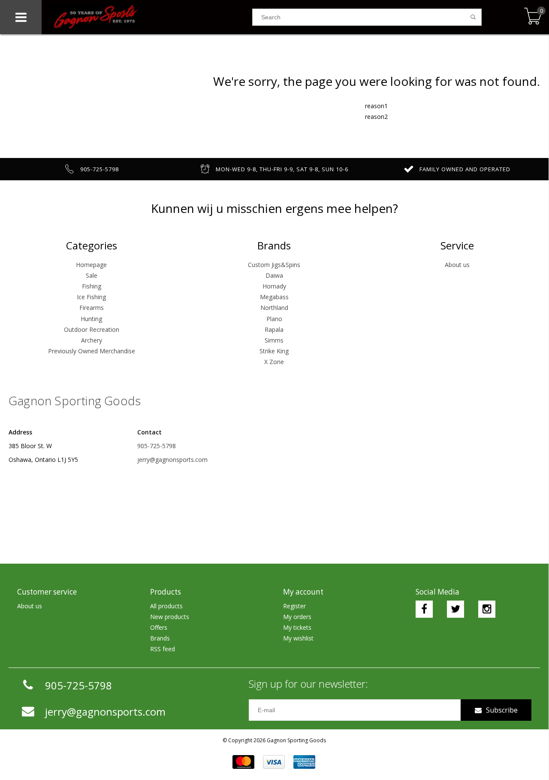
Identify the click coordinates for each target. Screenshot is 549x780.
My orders (297, 617)
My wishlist (298, 638)
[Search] (473, 17)
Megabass (274, 297)
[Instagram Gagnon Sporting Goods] (486, 609)
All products (166, 606)
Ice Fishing (91, 297)
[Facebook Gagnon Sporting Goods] (424, 609)
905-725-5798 (156, 446)
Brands (160, 638)
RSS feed (162, 649)
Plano (274, 319)
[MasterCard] (243, 762)
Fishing (91, 286)
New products (169, 617)
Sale (91, 275)
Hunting (91, 319)
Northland (274, 308)
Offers (158, 627)
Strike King (274, 351)
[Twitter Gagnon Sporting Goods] (455, 609)
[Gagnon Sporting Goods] (147, 17)
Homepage (91, 265)
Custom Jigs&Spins (274, 265)
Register (294, 606)
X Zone (274, 362)
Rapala (274, 329)
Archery (91, 340)
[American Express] (304, 762)
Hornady (274, 286)
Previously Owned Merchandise (91, 351)
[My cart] (533, 16)
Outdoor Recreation (91, 329)
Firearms (91, 308)
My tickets (297, 627)
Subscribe (502, 710)
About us (457, 265)
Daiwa (274, 275)
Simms (274, 340)
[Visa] (274, 762)
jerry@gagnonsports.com (172, 459)
